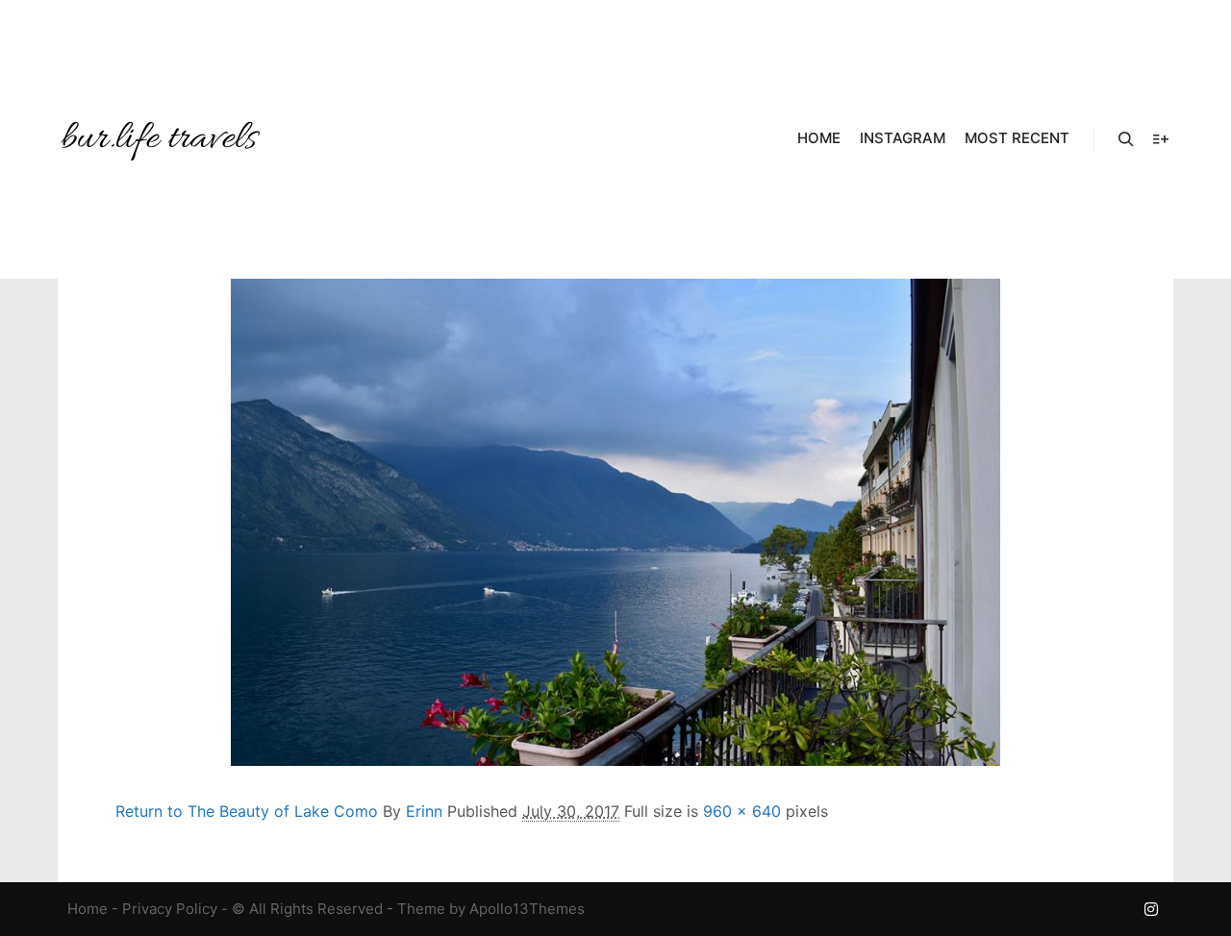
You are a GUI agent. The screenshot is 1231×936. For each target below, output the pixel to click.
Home (87, 908)
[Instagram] (1151, 909)
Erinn (424, 811)
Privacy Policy (169, 908)
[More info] (1160, 139)
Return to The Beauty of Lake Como (246, 811)
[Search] (1126, 139)
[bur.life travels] (158, 139)
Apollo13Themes (527, 908)
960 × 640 (742, 811)
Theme (421, 908)
